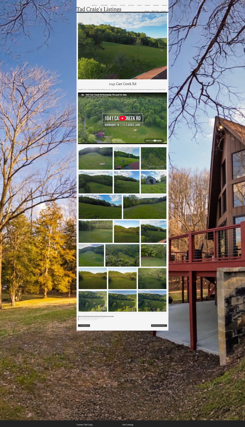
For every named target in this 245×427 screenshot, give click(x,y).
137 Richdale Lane (84, 325)
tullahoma (122, 5)
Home (147, 11)
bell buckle (131, 5)
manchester (114, 5)
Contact (164, 11)
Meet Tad (155, 11)
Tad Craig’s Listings (99, 9)
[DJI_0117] (122, 46)
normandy (147, 5)
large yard (87, 319)
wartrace (139, 5)
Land (81, 319)
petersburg (156, 5)
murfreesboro (104, 5)
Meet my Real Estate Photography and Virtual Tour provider (96, 316)
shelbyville (94, 5)
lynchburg (164, 5)
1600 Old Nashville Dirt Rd (159, 325)
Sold (102, 318)
